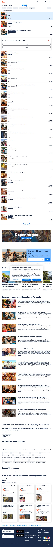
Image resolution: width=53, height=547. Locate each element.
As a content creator (46, 532)
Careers (39, 532)
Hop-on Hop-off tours (6, 435)
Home (3, 525)
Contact (26, 530)
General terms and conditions (29, 537)
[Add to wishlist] (6, 13)
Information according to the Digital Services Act (30, 540)
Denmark (6, 525)
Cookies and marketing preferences (30, 535)
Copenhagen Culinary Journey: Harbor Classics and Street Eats (8, 506)
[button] (26, 16)
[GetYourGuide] (3, 2)
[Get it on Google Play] (20, 531)
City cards (4, 433)
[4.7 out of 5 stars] (5, 482)
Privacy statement (16, 264)
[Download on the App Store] (20, 535)
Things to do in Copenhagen (22, 525)
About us (39, 530)
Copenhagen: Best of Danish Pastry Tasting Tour (26, 486)
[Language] (45, 2)
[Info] (13, 10)
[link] (26, 16)
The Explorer (39, 540)
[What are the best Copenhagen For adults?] (50, 441)
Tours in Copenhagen (32, 525)
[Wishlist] (37, 2)
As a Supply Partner (46, 530)
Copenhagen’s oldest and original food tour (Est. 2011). (9, 486)
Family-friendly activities (6, 434)
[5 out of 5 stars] (10, 488)
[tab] (9, 449)
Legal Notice (27, 532)
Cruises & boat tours (6, 431)
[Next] (51, 281)
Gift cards (39, 537)
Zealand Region (12, 525)
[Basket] (41, 2)
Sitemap (26, 541)
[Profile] (49, 2)
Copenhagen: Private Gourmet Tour (42, 485)
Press (39, 535)
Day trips (4, 436)
